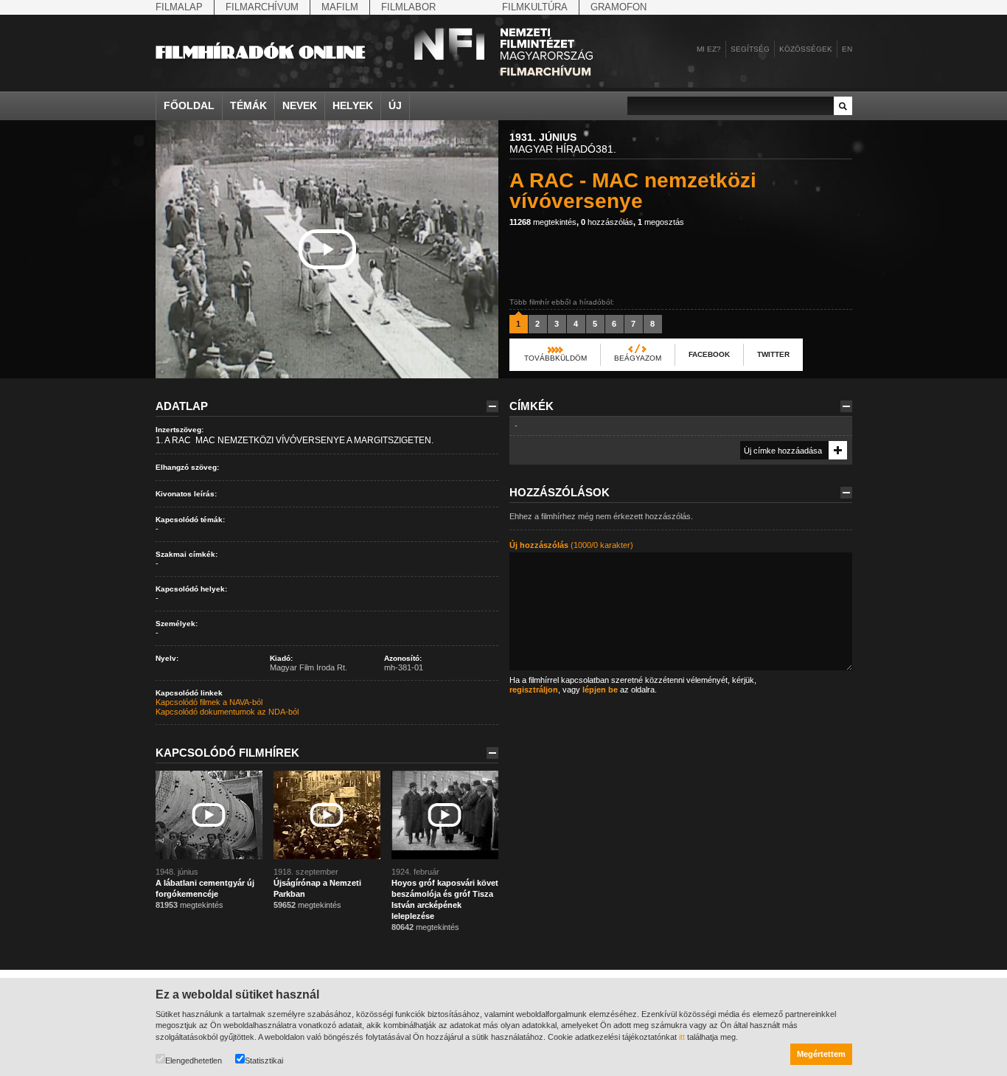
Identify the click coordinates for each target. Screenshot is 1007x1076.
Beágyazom (637, 358)
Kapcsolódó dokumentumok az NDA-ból (227, 711)
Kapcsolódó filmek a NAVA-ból (209, 702)
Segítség (750, 49)
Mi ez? (709, 49)
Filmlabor (408, 7)
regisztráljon (533, 689)
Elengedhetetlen (193, 1060)
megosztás (661, 222)
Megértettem (821, 1053)
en (847, 49)
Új (395, 105)
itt (682, 1036)
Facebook (709, 354)
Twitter (773, 354)
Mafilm (339, 7)
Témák (248, 105)
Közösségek (805, 49)
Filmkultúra (535, 7)
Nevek (299, 105)
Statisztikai (264, 1060)
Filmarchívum (262, 7)
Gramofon (618, 7)
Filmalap (179, 7)
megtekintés (542, 222)
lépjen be (600, 689)
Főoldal (189, 105)
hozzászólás (607, 222)
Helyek (352, 105)
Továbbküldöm (555, 358)
